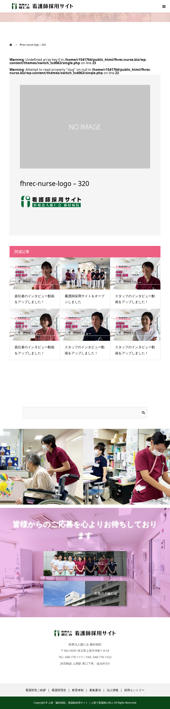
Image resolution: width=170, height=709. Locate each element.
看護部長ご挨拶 (36, 690)
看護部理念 (59, 690)
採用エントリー (134, 690)
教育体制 (78, 690)
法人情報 (112, 690)
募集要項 (95, 690)
